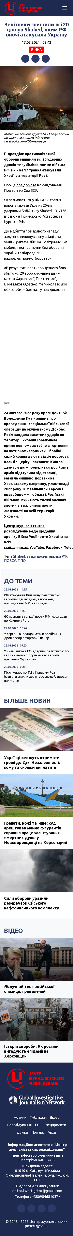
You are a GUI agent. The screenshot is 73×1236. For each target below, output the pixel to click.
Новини (20, 1117)
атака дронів (37, 556)
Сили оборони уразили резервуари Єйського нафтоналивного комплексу (31, 903)
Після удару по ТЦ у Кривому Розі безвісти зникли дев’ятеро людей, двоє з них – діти (35, 676)
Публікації (38, 1117)
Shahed (19, 556)
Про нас (37, 1132)
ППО (22, 560)
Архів (52, 1132)
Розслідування (19, 1125)
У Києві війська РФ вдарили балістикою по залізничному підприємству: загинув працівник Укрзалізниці (36, 655)
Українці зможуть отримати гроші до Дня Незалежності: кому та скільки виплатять (32, 762)
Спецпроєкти (55, 1125)
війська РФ (58, 556)
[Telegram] (46, 59)
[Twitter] (35, 59)
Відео (13, 930)
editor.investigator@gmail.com (37, 1191)
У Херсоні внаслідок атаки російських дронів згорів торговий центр (32, 636)
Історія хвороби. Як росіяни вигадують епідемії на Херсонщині (31, 1051)
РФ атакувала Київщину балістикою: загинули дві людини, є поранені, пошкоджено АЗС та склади (32, 599)
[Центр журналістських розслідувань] (23, 8)
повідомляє (26, 185)
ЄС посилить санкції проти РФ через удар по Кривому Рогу (35, 618)
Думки (22, 1132)
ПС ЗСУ (10, 560)
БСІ (37, 1125)
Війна (36, 50)
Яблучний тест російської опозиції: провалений (29, 989)
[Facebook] (25, 59)
